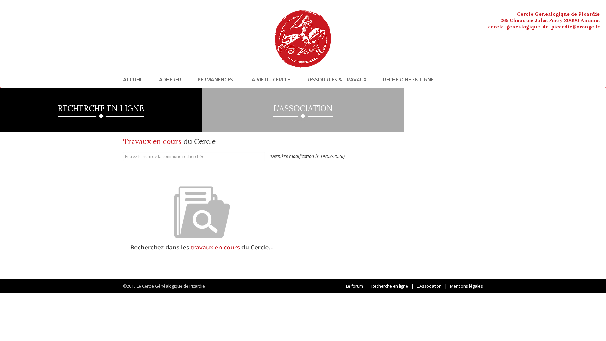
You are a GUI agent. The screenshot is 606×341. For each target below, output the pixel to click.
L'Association (429, 286)
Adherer (170, 79)
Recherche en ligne (408, 79)
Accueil (133, 79)
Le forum (354, 286)
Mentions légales (466, 286)
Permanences (215, 79)
